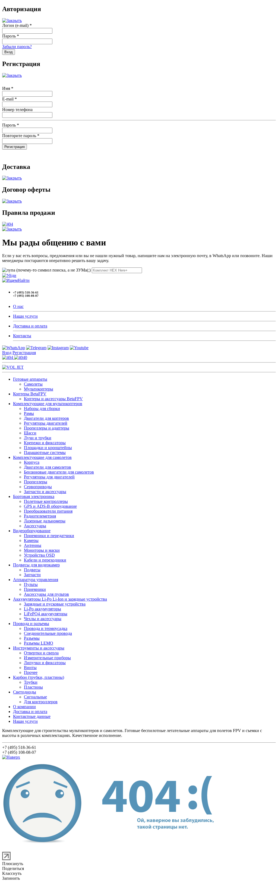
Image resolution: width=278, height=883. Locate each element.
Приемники (35, 589)
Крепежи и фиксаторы (45, 442)
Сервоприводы (38, 486)
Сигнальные (35, 697)
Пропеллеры (35, 482)
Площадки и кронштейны (48, 447)
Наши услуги (25, 316)
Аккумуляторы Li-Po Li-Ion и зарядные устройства (60, 599)
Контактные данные (31, 716)
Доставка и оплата (30, 326)
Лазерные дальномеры (44, 521)
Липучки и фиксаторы (45, 662)
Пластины (33, 687)
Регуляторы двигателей (45, 423)
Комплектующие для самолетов (42, 457)
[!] (9, 275)
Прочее (30, 672)
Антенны (32, 545)
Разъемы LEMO (38, 643)
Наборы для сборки (42, 408)
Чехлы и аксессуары (42, 618)
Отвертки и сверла (41, 653)
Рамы (29, 413)
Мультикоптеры (38, 389)
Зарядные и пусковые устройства (55, 604)
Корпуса (31, 462)
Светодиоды (24, 692)
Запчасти (32, 574)
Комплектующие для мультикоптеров (47, 403)
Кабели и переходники (45, 560)
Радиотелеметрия (40, 516)
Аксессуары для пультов (46, 594)
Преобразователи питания (48, 511)
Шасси (30, 433)
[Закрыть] (12, 20)
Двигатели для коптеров (46, 418)
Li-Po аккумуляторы (42, 609)
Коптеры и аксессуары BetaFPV (53, 398)
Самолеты (33, 384)
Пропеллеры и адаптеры (46, 428)
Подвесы (32, 569)
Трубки (30, 682)
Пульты (31, 584)
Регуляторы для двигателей (49, 477)
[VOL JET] (13, 367)
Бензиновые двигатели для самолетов (59, 472)
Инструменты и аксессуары (38, 648)
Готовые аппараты (30, 379)
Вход (6, 352)
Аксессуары (35, 526)
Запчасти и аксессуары (45, 491)
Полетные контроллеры (46, 501)
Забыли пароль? (17, 46)
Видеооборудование (31, 530)
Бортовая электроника (33, 496)
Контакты (22, 335)
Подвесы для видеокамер (36, 565)
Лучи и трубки (37, 438)
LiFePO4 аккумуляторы (45, 613)
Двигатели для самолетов (47, 467)
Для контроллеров (41, 701)
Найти (24, 280)
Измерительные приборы (47, 657)
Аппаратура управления (35, 579)
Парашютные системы (45, 452)
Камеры (31, 540)
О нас (18, 306)
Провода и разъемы (31, 623)
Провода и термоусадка (45, 628)
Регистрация (24, 352)
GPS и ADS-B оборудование (50, 506)
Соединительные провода (48, 633)
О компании (24, 706)
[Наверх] (11, 757)
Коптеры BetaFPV (29, 394)
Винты (30, 667)
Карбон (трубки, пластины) (38, 677)
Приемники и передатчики (49, 535)
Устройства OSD (39, 555)
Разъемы (32, 638)
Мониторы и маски (42, 550)
